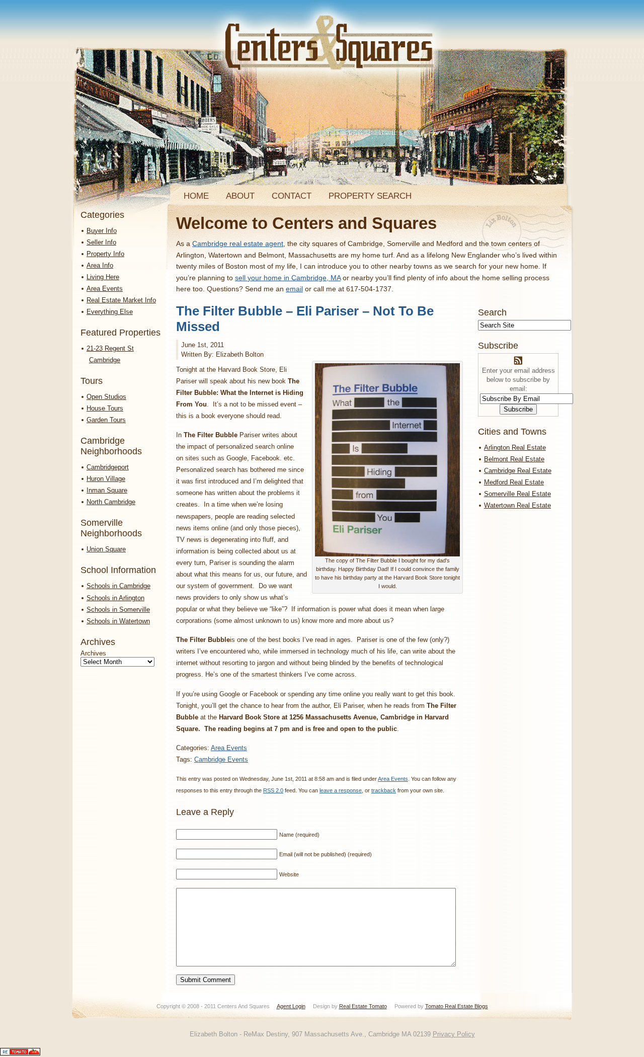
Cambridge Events (221, 759)
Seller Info (101, 242)
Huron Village (106, 478)
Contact (291, 196)
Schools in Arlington (115, 598)
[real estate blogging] (20, 1053)
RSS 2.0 (273, 790)
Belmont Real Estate (514, 459)
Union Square (106, 549)
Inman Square (107, 490)
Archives (93, 653)
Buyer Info (102, 230)
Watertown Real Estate (517, 505)
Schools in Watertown (118, 621)
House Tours (105, 408)
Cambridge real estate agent (237, 243)
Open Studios (106, 396)
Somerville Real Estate (517, 494)
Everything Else (110, 311)
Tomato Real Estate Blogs (456, 1006)
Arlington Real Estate (515, 447)
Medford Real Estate (514, 482)
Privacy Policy (454, 1034)
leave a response (340, 790)
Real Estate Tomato (363, 1006)
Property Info (105, 254)
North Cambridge (111, 502)
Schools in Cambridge (118, 586)
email (294, 289)
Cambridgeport (108, 467)
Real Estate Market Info (121, 300)
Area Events (105, 288)
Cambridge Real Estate (517, 470)
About (240, 196)
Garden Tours (106, 420)
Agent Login (291, 1006)
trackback (383, 790)
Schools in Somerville (118, 609)
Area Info (100, 265)
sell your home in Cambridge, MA (288, 278)
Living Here (103, 277)
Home (196, 196)
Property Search (370, 196)
